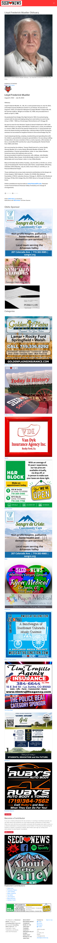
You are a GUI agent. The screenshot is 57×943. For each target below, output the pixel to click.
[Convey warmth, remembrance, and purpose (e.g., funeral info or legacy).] (28, 534)
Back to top (49, 920)
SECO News (11, 198)
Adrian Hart (10, 888)
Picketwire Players (12, 890)
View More (7, 814)
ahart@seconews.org (42, 937)
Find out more (9, 832)
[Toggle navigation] (54, 3)
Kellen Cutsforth (11, 893)
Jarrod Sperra (11, 896)
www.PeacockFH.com (35, 183)
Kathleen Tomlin (11, 900)
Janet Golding (11, 891)
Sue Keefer (10, 895)
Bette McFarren (11, 898)
